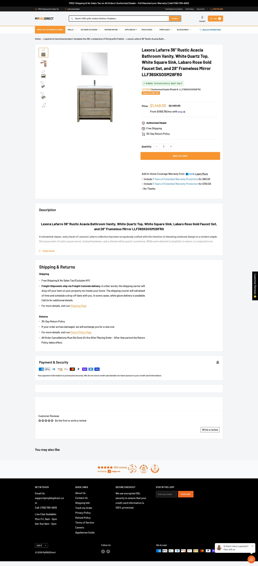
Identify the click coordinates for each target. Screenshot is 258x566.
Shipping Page (78, 305)
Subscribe (186, 494)
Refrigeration (111, 30)
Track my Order (83, 507)
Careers (79, 527)
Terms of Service (84, 522)
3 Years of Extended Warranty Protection (176, 179)
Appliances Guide (85, 532)
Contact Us (81, 497)
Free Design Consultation (174, 9)
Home (38, 38)
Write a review (210, 429)
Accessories (183, 30)
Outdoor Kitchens (89, 30)
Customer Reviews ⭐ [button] (255, 286)
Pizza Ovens (146, 30)
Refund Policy (83, 517)
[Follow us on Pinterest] (108, 551)
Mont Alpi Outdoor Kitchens (50, 30)
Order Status (189, 9)
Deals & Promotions (212, 30)
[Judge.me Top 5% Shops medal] (155, 469)
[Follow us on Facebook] (103, 551)
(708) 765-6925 (217, 9)
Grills (71, 30)
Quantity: (147, 146)
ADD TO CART (180, 155)
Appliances (131, 30)
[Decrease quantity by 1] (156, 146)
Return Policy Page (81, 332)
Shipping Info (82, 502)
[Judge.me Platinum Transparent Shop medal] (132, 469)
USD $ (39, 545)
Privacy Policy (83, 512)
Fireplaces (165, 30)
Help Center (201, 9)
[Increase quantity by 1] (171, 146)
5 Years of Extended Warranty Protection (176, 183)
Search (175, 19)
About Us (80, 493)
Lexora (146, 89)
